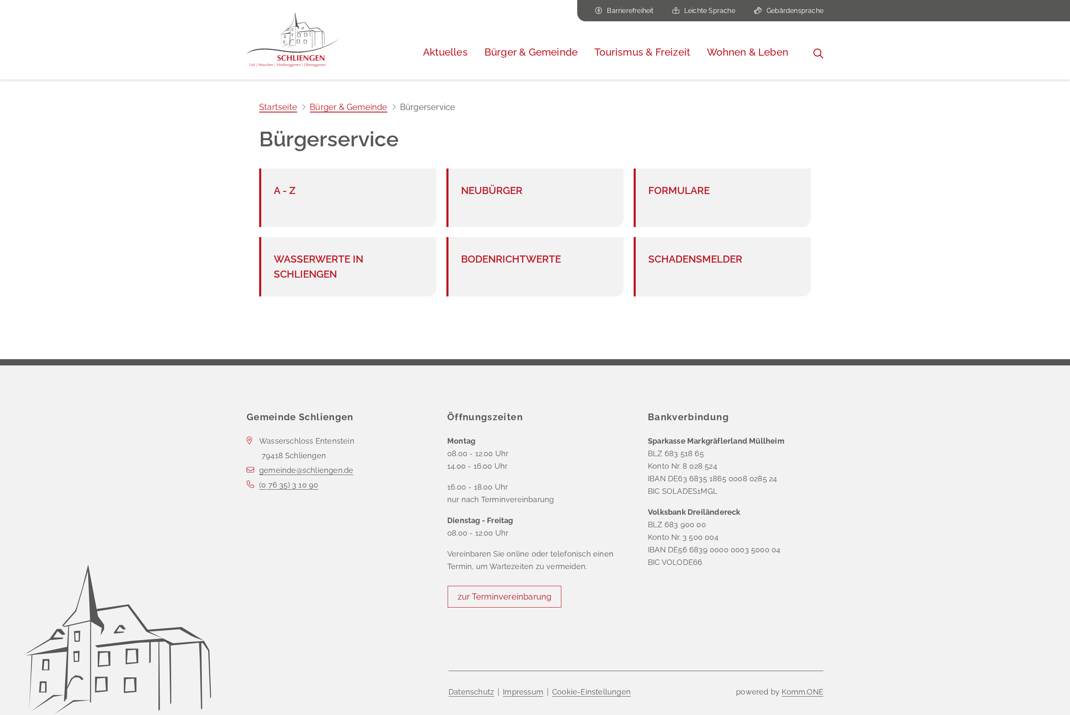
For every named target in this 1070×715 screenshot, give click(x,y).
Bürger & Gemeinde (531, 52)
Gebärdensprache (795, 11)
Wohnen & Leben (747, 52)
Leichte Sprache (709, 11)
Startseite (278, 107)
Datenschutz (471, 691)
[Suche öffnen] (818, 54)
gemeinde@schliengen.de (306, 470)
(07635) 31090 (288, 484)
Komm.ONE (802, 691)
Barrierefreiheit (630, 11)
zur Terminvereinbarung (504, 597)
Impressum (523, 691)
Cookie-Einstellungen (591, 691)
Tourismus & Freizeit (642, 52)
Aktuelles (445, 52)
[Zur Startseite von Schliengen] (293, 39)
